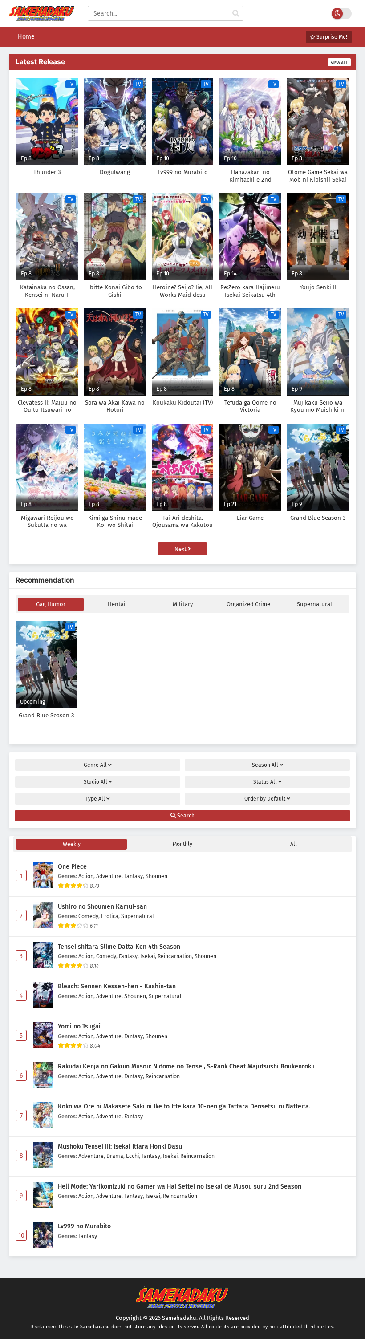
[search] (236, 14)
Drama (114, 1156)
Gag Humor (50, 604)
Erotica (109, 916)
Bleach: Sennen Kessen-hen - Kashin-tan (117, 986)
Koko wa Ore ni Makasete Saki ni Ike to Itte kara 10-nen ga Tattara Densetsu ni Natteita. (184, 1106)
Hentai (117, 604)
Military (183, 604)
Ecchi (132, 1156)
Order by (264, 799)
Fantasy (133, 876)
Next (181, 549)
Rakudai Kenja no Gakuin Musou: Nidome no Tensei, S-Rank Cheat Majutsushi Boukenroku (186, 1066)
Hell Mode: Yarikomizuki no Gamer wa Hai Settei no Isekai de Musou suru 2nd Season (179, 1186)
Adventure (109, 876)
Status (265, 782)
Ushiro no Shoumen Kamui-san (102, 906)
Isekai (147, 956)
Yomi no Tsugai (79, 1026)
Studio (95, 782)
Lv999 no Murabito (84, 1226)
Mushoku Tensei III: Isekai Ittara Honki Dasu (120, 1146)
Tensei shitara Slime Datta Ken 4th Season (119, 947)
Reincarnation (175, 956)
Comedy (88, 916)
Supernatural (314, 604)
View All (339, 63)
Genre (95, 765)
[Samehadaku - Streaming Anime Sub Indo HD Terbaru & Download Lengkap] (41, 16)
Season (265, 765)
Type (95, 799)
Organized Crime (248, 604)
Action (85, 876)
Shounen (156, 876)
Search (185, 816)
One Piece (72, 866)
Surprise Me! (331, 37)
